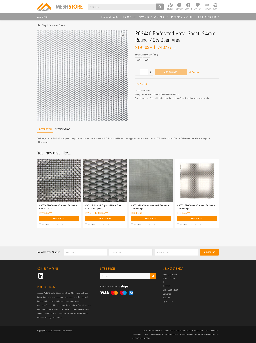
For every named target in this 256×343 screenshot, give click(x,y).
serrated (81, 309)
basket (143, 98)
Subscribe (209, 252)
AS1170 (47, 293)
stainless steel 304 (44, 313)
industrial (167, 98)
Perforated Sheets (56, 25)
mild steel (55, 305)
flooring (46, 297)
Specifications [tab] (62, 129)
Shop (44, 25)
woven (59, 317)
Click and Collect (170, 289)
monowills (64, 305)
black (73, 293)
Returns (166, 297)
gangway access (56, 297)
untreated (78, 313)
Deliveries (167, 293)
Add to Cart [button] (59, 218)
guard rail (84, 297)
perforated (181, 98)
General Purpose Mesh (170, 94)
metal (72, 301)
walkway (40, 317)
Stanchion (62, 313)
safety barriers (65, 309)
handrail (40, 301)
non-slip (72, 305)
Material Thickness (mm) (146, 54)
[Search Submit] (153, 276)
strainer (207, 98)
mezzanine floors (43, 305)
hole (161, 98)
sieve (201, 98)
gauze (66, 297)
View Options (105, 218)
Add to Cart (171, 72)
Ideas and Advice (170, 274)
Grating (72, 297)
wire (54, 317)
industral (52, 301)
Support (166, 285)
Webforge (48, 317)
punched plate (192, 98)
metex (77, 301)
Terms (144, 330)
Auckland (42, 17)
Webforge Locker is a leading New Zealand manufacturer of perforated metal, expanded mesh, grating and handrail (175, 336)
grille (157, 98)
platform (88, 305)
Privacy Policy (155, 330)
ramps (56, 309)
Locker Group (211, 330)
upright (85, 313)
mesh (174, 98)
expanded (80, 293)
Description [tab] (45, 129)
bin (148, 98)
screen (74, 309)
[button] (150, 16)
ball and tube (56, 293)
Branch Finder (169, 278)
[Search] (160, 7)
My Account (168, 301)
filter (152, 98)
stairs (55, 313)
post (39, 309)
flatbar (39, 297)
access (40, 293)
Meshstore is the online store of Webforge (183, 330)
